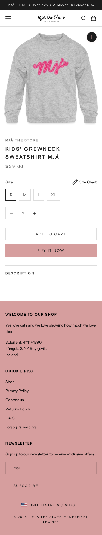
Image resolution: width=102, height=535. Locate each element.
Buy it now (50, 250)
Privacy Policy (17, 390)
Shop (9, 381)
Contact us (14, 399)
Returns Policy (17, 409)
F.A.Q (10, 418)
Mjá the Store (21, 140)
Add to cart (51, 234)
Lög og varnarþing (20, 427)
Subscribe (25, 485)
